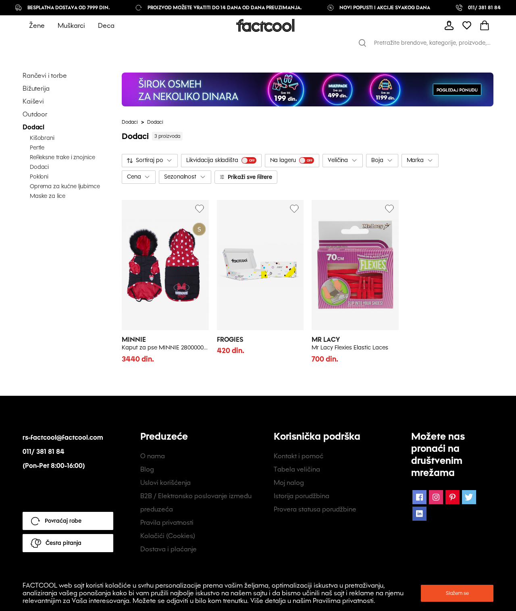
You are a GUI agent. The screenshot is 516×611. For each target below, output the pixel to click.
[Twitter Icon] (469, 497)
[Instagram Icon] (436, 497)
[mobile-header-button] (449, 25)
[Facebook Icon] (419, 497)
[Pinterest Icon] (452, 497)
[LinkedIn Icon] (419, 513)
